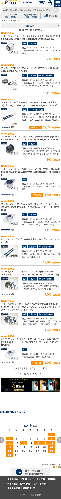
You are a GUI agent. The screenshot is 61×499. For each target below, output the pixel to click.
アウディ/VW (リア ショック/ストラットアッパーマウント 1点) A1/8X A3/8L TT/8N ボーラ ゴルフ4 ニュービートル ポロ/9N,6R (30, 207)
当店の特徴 (12, 479)
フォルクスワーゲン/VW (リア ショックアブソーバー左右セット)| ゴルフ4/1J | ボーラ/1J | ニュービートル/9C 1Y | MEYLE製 (30, 104)
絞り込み (42, 25)
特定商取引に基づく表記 (18, 483)
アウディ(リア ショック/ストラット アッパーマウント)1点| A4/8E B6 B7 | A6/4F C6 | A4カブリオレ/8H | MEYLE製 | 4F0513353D (30, 171)
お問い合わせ (39, 483)
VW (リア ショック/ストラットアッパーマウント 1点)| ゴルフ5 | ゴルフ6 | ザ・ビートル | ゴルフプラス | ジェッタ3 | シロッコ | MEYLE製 (30, 342)
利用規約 (52, 479)
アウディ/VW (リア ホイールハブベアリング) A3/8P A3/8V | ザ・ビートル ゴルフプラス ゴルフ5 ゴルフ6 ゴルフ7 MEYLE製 (30, 273)
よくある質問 (13, 487)
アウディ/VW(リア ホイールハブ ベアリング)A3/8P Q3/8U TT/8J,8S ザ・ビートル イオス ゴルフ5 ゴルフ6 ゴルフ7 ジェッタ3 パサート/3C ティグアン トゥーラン (30, 306)
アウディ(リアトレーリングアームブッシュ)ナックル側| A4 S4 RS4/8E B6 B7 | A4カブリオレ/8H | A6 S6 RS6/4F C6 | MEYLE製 (30, 138)
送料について (29, 487)
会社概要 (40, 479)
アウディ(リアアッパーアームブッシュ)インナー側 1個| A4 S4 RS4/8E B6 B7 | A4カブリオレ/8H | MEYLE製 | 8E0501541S (30, 37)
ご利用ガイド (27, 479)
